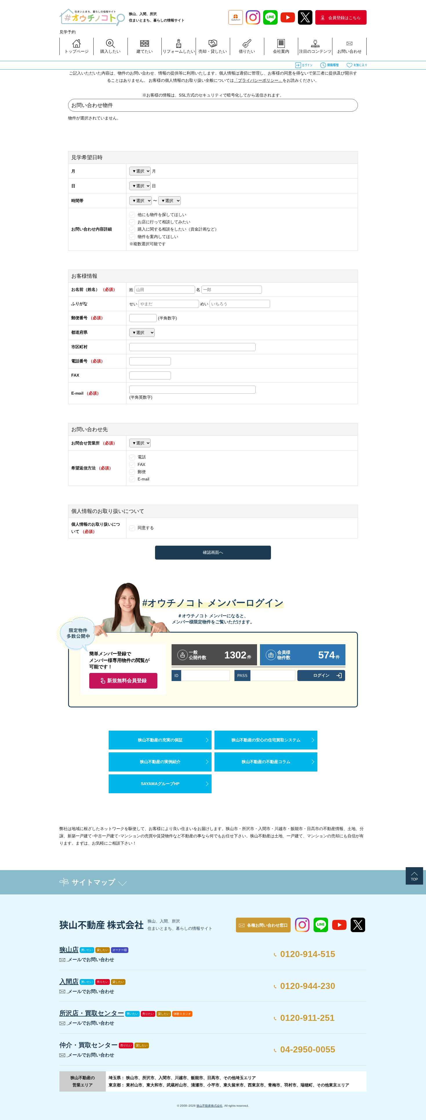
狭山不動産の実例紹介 (160, 761)
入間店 (69, 981)
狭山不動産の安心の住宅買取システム (266, 740)
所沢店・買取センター (91, 1013)
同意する (145, 527)
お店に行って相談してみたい (163, 221)
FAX (140, 464)
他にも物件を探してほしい (161, 214)
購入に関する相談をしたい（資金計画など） (177, 229)
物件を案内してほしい (157, 236)
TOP (414, 879)
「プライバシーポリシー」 (258, 80)
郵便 (141, 471)
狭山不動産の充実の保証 (160, 740)
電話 (141, 457)
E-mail (142, 479)
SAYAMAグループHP (160, 783)
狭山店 (69, 949)
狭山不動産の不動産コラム (266, 761)
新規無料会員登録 (127, 680)
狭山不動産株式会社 (209, 1105)
